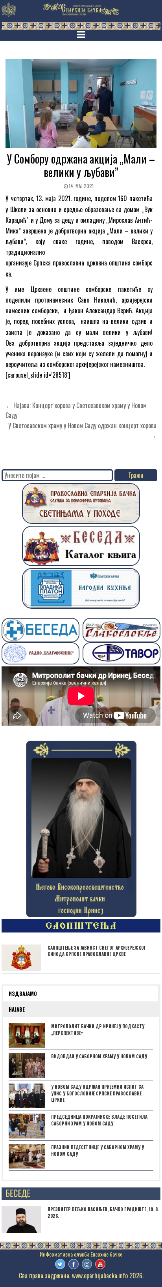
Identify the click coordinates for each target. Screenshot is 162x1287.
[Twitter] (60, 1264)
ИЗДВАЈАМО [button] (23, 993)
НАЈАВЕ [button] (17, 1009)
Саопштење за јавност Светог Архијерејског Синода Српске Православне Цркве (97, 951)
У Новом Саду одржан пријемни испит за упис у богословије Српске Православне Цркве (97, 1093)
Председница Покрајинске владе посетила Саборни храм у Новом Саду (99, 1120)
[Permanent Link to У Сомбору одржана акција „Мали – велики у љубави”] (81, 103)
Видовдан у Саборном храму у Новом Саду (99, 1056)
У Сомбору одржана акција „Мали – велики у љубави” (81, 165)
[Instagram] (87, 1264)
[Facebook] (73, 1264)
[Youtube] (100, 1264)
